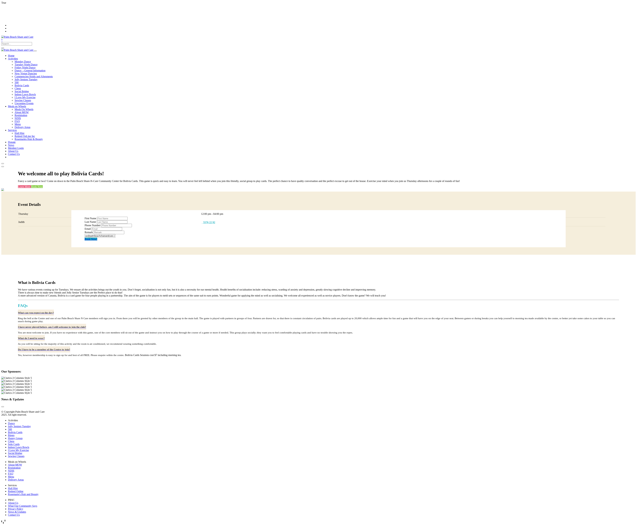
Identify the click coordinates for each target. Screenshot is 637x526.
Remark (89, 232)
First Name (90, 218)
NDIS (11, 470)
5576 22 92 (209, 222)
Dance (11, 423)
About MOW (15, 464)
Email (88, 228)
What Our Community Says (22, 505)
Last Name (90, 221)
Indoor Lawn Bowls (18, 447)
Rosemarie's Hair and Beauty (23, 494)
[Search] (2, 47)
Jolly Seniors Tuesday (19, 426)
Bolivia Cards (15, 432)
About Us (13, 502)
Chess (11, 441)
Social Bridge (15, 453)
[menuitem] (11, 55)
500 (10, 429)
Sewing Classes (16, 456)
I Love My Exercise (18, 450)
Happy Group (15, 438)
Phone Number (93, 225)
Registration (14, 467)
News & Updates (17, 511)
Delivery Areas (16, 479)
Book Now (37, 186)
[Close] (2, 163)
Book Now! (91, 239)
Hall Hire (13, 488)
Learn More (24, 186)
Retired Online (15, 491)
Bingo (11, 435)
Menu (11, 476)
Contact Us (14, 514)
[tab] (36, 313)
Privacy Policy (15, 508)
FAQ (10, 473)
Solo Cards (14, 444)
